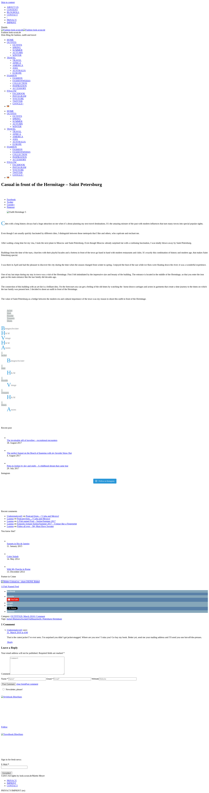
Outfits (31, 619)
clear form (20, 684)
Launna (10, 518)
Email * (49, 679)
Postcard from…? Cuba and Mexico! (42, 516)
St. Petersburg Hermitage (51, 619)
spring (37, 619)
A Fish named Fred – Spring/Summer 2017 (36, 521)
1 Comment (39, 616)
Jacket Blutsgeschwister (17, 619)
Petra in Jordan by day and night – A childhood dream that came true (37, 466)
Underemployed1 (14, 516)
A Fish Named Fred (10, 586)
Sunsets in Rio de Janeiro (18, 543)
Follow (4, 727)
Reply (10, 642)
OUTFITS (15, 616)
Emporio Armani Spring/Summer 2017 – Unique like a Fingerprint (47, 524)
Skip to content (8, 2)
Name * (4, 679)
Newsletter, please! (14, 689)
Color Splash (12, 556)
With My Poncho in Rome (18, 569)
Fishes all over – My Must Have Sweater (35, 526)
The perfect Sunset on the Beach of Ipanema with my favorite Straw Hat (39, 453)
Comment (5, 674)
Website (95, 679)
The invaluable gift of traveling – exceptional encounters (32, 440)
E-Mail (5, 764)
